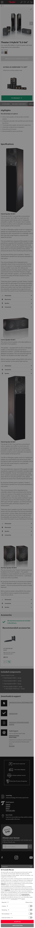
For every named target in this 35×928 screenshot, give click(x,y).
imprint (23, 898)
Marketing (4, 910)
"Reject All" (3, 883)
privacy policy (14, 898)
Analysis (4, 906)
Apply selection (17, 925)
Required (4, 902)
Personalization (6, 913)
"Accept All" (7, 889)
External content (6, 917)
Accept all (17, 921)
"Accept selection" (25, 894)
